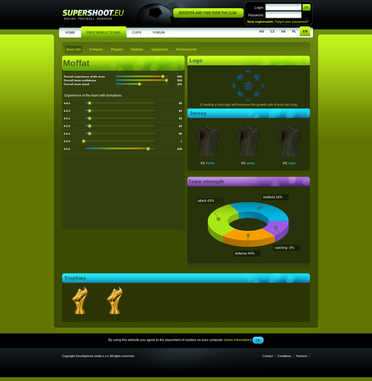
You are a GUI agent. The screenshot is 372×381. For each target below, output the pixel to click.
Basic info (73, 49)
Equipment (159, 49)
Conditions (284, 356)
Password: (256, 15)
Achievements (186, 49)
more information (238, 122)
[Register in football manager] (208, 16)
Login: (259, 8)
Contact (268, 356)
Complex (96, 49)
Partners (301, 356)
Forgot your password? (292, 22)
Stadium (137, 49)
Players (116, 49)
